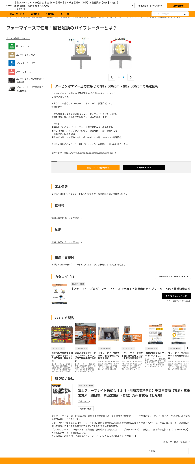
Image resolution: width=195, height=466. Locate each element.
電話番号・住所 (85, 409)
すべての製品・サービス (18, 38)
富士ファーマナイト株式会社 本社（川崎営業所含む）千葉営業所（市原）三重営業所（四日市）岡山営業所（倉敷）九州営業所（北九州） (134, 393)
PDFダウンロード (144, 167)
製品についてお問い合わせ (98, 167)
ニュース (64, 14)
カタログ (35, 14)
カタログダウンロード (176, 296)
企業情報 (50, 14)
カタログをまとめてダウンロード (171, 276)
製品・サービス (17, 14)
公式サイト (21, 9)
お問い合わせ (178, 5)
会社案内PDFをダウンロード (150, 5)
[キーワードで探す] (184, 14)
